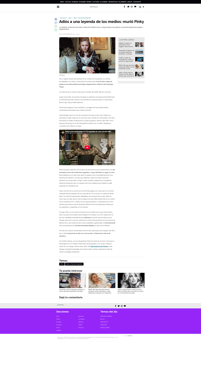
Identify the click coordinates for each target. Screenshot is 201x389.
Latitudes (95, 2)
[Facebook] (55, 19)
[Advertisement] (47, 365)
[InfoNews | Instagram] (132, 7)
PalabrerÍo (122, 2)
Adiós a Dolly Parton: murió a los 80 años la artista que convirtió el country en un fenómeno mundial (126, 76)
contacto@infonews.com (62, 338)
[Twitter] (55, 22)
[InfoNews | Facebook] (125, 7)
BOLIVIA (102, 319)
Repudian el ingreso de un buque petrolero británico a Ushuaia (126, 52)
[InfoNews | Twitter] (128, 7)
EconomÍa (82, 2)
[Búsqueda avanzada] (143, 7)
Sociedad (75, 2)
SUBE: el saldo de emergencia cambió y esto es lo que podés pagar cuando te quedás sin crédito (126, 61)
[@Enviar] (55, 26)
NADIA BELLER (104, 322)
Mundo (89, 2)
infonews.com (60, 337)
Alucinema (103, 2)
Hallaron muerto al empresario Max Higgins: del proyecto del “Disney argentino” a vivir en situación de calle (127, 47)
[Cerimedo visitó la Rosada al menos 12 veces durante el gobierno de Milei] (72, 287)
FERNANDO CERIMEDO (106, 316)
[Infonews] (60, 305)
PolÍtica (68, 2)
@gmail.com (91, 337)
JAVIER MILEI (103, 324)
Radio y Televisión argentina (74, 264)
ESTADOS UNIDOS (105, 327)
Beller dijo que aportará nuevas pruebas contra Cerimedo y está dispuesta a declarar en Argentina (127, 68)
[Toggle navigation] (58, 6)
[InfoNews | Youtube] (135, 7)
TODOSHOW (63, 18)
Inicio (62, 2)
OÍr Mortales (113, 2)
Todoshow (137, 2)
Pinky (61, 264)
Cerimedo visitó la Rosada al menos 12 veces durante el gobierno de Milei (72, 290)
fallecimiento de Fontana (99, 246)
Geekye (129, 2)
